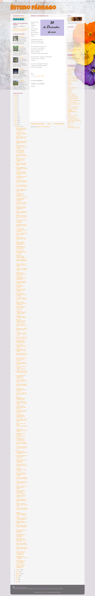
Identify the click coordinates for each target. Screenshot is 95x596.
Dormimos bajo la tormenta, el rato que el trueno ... (21, 294)
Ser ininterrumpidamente (73, 118)
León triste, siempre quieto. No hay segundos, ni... (20, 566)
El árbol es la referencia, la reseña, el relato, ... (21, 470)
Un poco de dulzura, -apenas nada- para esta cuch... (21, 407)
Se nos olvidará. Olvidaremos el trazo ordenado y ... (21, 518)
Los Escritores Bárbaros (73, 106)
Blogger (58, 592)
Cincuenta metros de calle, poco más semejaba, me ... (20, 553)
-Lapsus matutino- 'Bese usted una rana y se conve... (21, 420)
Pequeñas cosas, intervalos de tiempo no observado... (21, 513)
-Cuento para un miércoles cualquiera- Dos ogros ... (21, 274)
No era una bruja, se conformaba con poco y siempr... (20, 562)
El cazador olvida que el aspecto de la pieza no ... (21, 372)
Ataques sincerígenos (73, 70)
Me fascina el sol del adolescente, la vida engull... (21, 350)
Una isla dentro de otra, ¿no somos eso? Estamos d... (20, 151)
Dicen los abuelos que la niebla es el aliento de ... (21, 527)
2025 (16, 97)
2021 (16, 105)
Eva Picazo (70, 84)
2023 (16, 101)
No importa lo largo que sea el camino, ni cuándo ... (21, 456)
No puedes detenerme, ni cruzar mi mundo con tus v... (21, 483)
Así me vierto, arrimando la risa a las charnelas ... (21, 221)
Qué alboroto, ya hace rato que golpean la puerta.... (21, 282)
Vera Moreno (71, 126)
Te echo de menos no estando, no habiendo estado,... (21, 403)
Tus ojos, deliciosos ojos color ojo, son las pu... (21, 325)
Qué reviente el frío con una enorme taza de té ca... (21, 182)
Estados (69, 82)
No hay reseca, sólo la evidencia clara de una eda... (21, 225)
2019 (16, 109)
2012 (16, 122)
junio (17, 579)
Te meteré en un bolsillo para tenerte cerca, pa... (21, 390)
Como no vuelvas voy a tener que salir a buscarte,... (21, 359)
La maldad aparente (72, 98)
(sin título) (21, 36)
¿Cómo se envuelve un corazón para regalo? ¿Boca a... (21, 492)
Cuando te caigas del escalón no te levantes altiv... (21, 505)
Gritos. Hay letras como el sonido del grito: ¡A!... (21, 531)
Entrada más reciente (37, 123)
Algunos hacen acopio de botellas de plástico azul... (21, 142)
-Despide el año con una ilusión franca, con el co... (21, 138)
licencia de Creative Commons (43, 588)
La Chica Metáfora (72, 95)
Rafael (69, 113)
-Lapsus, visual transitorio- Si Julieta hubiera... (21, 430)
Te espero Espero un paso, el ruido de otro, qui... (20, 307)
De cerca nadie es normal (74, 77)
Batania (69, 71)
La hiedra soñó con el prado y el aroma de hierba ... (21, 265)
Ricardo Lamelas (71, 117)
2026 (16, 95)
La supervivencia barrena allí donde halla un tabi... (20, 416)
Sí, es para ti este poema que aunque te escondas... (21, 230)
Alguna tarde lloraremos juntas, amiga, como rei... (20, 398)
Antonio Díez (71, 68)
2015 (16, 116)
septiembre (18, 573)
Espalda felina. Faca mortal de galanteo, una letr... (21, 435)
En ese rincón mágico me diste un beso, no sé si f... (21, 186)
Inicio (49, 123)
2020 (16, 107)
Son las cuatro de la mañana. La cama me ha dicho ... (21, 147)
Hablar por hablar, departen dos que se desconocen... (21, 303)
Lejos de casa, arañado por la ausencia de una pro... (21, 544)
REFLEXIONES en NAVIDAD (20, 286)
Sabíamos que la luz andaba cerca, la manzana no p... (20, 247)
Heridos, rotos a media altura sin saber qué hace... (21, 164)
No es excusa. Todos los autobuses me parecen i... (21, 509)
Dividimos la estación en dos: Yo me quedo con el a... (21, 217)
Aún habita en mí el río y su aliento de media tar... (21, 204)
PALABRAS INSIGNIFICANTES (72, 111)
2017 (16, 112)
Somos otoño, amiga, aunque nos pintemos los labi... (21, 312)
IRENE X (70, 91)
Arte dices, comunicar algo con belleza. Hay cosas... (21, 363)
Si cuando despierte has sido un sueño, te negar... (21, 190)
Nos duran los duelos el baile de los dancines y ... (21, 354)
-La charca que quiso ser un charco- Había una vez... (21, 448)
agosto (17, 575)
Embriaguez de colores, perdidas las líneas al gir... (21, 278)
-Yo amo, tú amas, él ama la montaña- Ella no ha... (21, 381)
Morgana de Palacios (72, 108)
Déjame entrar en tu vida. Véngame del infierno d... (21, 540)
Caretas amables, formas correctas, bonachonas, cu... (21, 548)
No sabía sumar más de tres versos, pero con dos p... (21, 329)
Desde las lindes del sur (73, 79)
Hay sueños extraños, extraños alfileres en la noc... (21, 321)
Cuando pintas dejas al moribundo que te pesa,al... (21, 208)
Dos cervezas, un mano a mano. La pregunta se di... (21, 269)
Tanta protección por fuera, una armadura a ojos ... (21, 155)
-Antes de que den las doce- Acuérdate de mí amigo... (21, 129)
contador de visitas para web (19, 17)
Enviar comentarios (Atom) (43, 126)
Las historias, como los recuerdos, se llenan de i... (21, 299)
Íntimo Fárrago (33, 8)
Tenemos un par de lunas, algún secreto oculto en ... (21, 252)
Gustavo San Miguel (72, 87)
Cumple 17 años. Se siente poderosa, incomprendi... (21, 425)
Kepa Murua (70, 93)
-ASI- (45, 592)
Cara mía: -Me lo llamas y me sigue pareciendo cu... (21, 478)
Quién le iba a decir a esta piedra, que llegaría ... (21, 160)
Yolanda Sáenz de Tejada (74, 127)
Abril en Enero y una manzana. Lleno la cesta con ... (20, 290)
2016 (16, 114)
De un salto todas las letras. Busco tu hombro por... (20, 376)
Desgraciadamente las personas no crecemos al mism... (21, 168)
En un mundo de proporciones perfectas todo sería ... (21, 452)
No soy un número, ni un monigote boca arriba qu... (21, 199)
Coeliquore (70, 75)
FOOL (69, 86)
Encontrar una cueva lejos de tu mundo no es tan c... (21, 439)
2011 (16, 124)
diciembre (18, 126)
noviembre (18, 569)
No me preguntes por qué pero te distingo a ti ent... (21, 500)
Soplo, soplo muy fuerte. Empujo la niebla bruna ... (20, 243)
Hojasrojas (70, 89)
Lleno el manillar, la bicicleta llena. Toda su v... (21, 239)
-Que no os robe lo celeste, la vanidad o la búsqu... (21, 133)
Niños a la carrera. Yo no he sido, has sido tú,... (21, 338)
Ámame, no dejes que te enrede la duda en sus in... (21, 212)
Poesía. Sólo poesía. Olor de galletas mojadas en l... (21, 256)
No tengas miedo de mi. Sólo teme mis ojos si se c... (21, 465)
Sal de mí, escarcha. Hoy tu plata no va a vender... (21, 487)
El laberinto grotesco (72, 80)
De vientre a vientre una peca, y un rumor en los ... (21, 394)
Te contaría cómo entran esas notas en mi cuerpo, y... (21, 177)
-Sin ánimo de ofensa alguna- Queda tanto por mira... (21, 173)
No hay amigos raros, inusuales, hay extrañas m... (21, 535)
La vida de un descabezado (74, 100)
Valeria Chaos (71, 122)
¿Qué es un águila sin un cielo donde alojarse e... (21, 260)
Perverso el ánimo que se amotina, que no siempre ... (21, 474)
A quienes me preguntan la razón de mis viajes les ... (21, 385)
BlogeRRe (70, 73)
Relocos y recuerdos (72, 115)
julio (17, 577)
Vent (69, 124)
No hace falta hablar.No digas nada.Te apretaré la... (21, 461)
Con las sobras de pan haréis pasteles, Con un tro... (21, 195)
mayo (17, 581)
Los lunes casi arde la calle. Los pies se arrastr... (21, 496)
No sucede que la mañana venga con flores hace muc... (21, 341)
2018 (16, 111)
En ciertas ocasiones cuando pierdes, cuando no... (21, 316)
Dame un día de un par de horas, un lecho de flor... (21, 443)
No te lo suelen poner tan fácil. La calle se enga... (21, 234)
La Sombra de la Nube (73, 96)
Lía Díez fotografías (72, 102)
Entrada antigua (59, 123)
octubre (18, 571)
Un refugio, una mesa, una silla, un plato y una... (21, 334)
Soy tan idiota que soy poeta (74, 120)
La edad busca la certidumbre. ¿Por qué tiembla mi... (21, 557)
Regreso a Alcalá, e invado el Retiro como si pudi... (21, 522)
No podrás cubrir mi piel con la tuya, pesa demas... (21, 411)
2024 (16, 99)
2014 (16, 118)
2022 (16, 103)
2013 (16, 120)
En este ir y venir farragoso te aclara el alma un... (21, 346)
